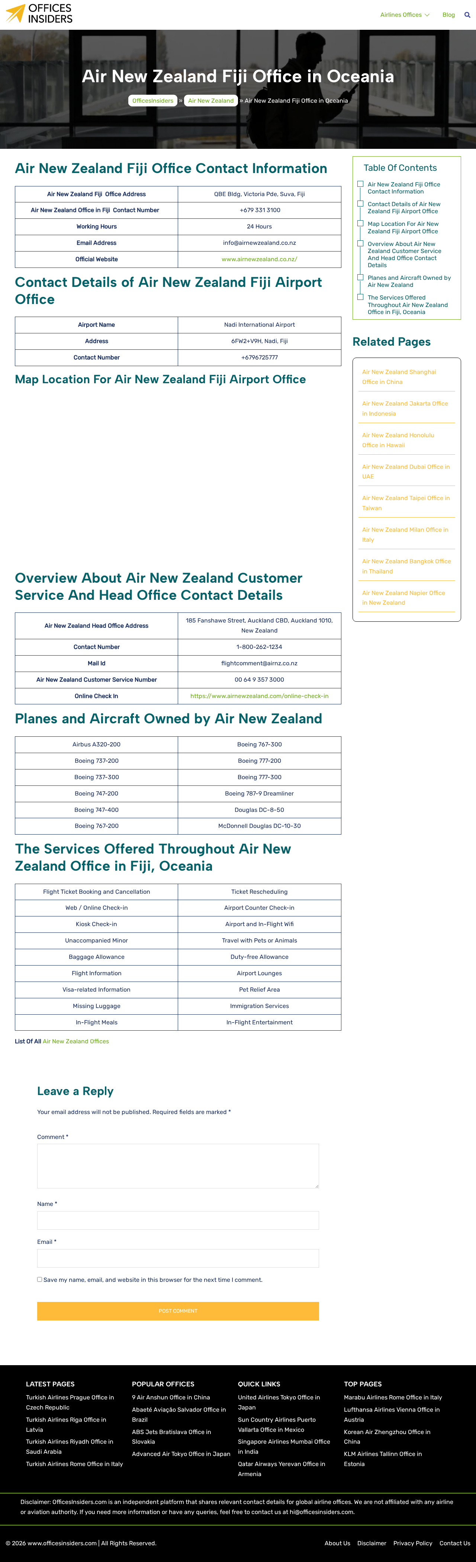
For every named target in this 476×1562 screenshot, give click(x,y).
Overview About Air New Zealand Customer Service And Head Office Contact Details (404, 254)
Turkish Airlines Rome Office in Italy (74, 1463)
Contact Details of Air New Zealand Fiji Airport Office (404, 208)
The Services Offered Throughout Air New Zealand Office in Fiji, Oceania (408, 304)
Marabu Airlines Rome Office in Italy (393, 1397)
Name (47, 1203)
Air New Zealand (211, 100)
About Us (337, 1543)
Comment (52, 1136)
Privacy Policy (412, 1543)
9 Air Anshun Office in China (171, 1397)
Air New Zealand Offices (76, 1041)
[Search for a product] (467, 15)
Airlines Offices (401, 14)
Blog (449, 14)
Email (47, 1241)
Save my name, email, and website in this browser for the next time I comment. (153, 1279)
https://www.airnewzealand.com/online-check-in (259, 696)
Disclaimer (371, 1543)
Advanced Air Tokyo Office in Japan (181, 1453)
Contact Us (455, 1543)
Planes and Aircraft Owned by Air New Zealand (409, 281)
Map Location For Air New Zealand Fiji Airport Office (403, 227)
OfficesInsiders (152, 100)
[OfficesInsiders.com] (39, 12)
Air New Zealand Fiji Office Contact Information (404, 188)
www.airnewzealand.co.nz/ (260, 259)
